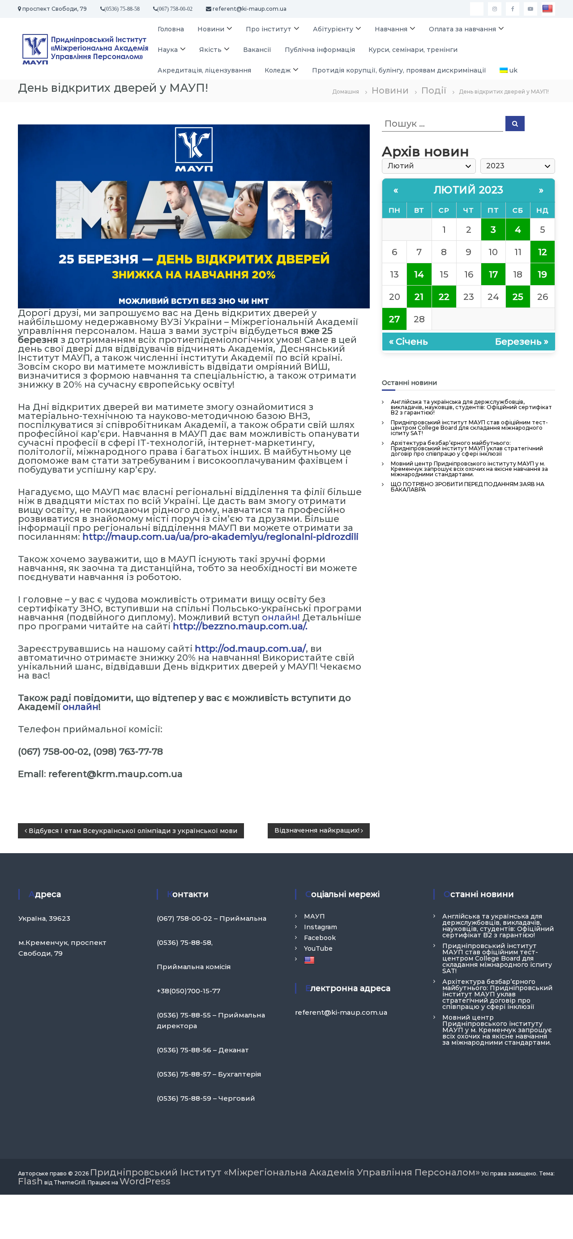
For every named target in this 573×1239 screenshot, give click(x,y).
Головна (171, 29)
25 (518, 296)
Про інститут (268, 29)
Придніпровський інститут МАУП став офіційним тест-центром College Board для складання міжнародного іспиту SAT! (469, 427)
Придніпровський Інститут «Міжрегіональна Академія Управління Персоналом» (285, 1172)
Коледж (278, 70)
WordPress (145, 1181)
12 (542, 252)
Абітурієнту (333, 29)
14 (419, 274)
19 (542, 274)
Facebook (320, 938)
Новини (210, 29)
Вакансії (257, 50)
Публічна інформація (320, 50)
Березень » (521, 341)
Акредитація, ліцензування (204, 70)
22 (444, 296)
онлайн (80, 706)
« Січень (408, 341)
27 (394, 319)
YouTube (318, 948)
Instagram (320, 927)
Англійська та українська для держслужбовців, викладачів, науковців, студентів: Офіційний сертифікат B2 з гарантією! (471, 407)
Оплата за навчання (462, 29)
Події (433, 90)
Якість (210, 50)
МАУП (314, 916)
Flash (30, 1181)
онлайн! (281, 617)
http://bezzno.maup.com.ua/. (240, 626)
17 (493, 274)
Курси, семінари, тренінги (413, 50)
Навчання (391, 29)
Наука (168, 50)
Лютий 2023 (469, 190)
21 (419, 296)
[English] (548, 9)
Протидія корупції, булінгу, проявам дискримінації (399, 70)
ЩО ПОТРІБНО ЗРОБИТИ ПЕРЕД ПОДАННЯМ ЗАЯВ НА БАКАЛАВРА (467, 487)
